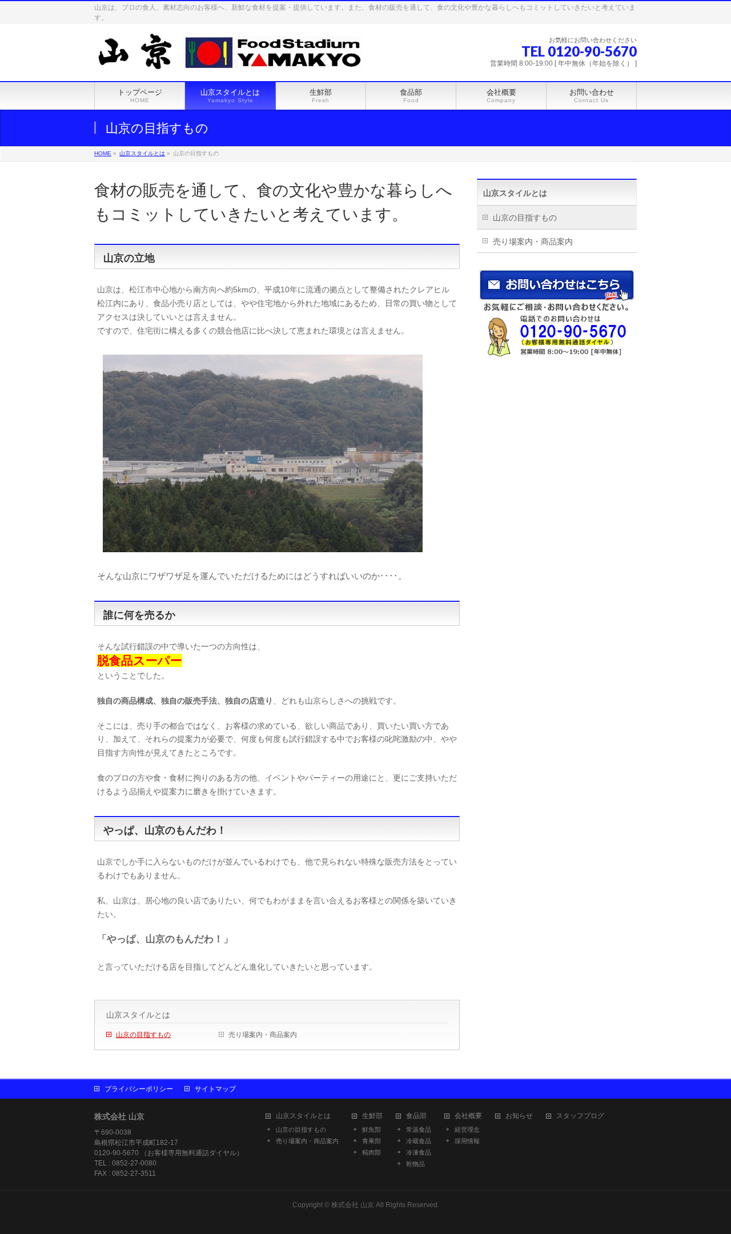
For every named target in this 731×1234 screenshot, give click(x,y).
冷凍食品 (418, 1152)
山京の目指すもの (143, 1035)
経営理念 (467, 1129)
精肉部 (371, 1152)
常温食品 (418, 1129)
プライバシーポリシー (139, 1089)
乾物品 (415, 1163)
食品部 (416, 1116)
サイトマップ (215, 1089)
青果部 (371, 1140)
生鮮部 (372, 1116)
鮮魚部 (371, 1129)
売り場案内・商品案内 (262, 1035)
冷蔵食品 (418, 1140)
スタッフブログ (580, 1116)
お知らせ (519, 1116)
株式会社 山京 (352, 1205)
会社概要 (468, 1116)
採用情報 (467, 1140)
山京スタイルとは (138, 1014)
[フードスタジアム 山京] (228, 59)
